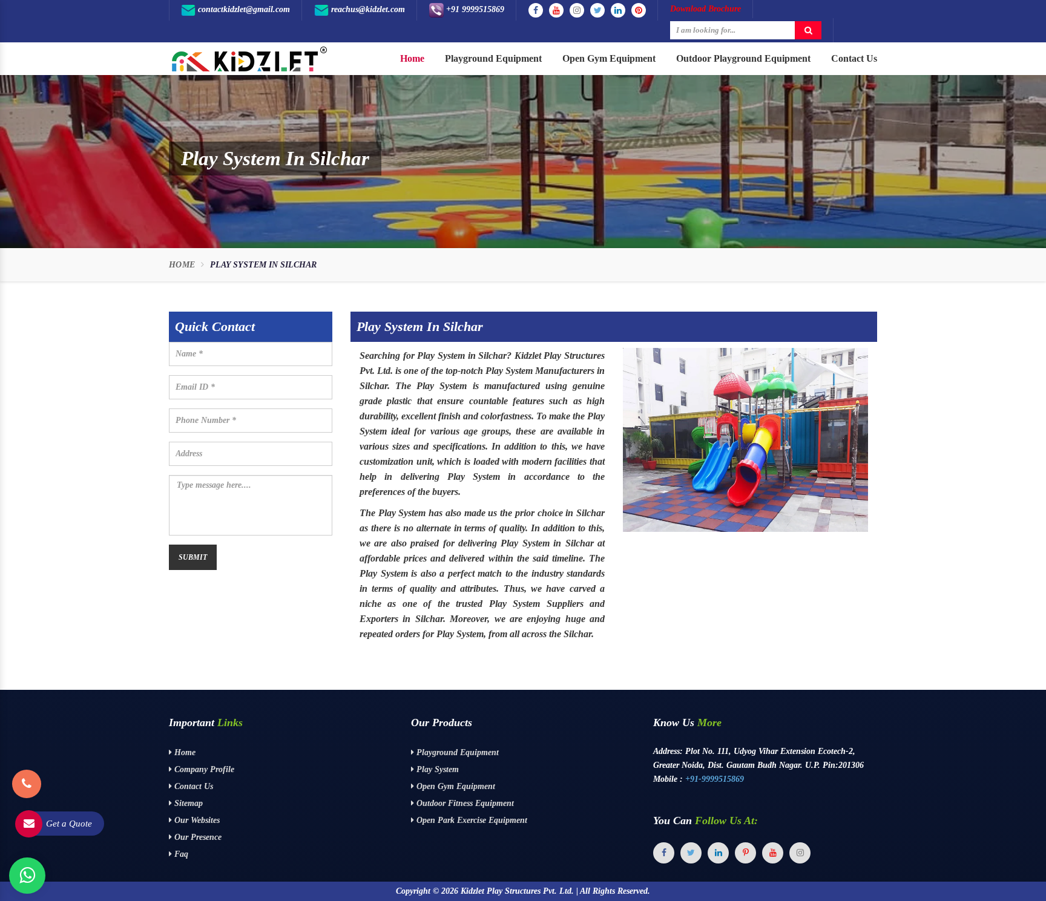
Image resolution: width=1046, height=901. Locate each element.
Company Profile (203, 769)
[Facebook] (535, 10)
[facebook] (663, 852)
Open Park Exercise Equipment (470, 820)
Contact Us (854, 58)
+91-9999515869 (714, 779)
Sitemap (187, 803)
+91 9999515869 (474, 9)
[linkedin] (718, 852)
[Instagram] (577, 10)
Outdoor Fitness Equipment (464, 803)
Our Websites (196, 820)
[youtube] (772, 852)
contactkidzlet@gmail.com (243, 9)
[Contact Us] (26, 768)
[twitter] (691, 852)
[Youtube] (556, 10)
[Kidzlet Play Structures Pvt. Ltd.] (249, 59)
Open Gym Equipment (609, 58)
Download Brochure (705, 8)
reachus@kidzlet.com (367, 9)
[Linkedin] (618, 10)
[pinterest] (745, 852)
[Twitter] (597, 10)
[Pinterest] (638, 10)
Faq (180, 854)
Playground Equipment (493, 58)
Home (412, 58)
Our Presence (197, 837)
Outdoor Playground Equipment (743, 58)
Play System (436, 769)
